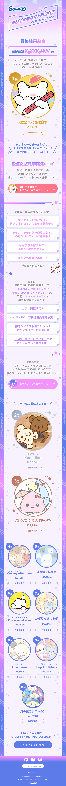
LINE (40, 760)
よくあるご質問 (44, 779)
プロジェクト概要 (33, 745)
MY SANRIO (17, 317)
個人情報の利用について (23, 779)
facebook (33, 760)
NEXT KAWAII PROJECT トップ (33, 766)
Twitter (26, 760)
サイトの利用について (34, 779)
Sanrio (33, 783)
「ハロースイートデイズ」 (30, 339)
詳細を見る (33, 132)
